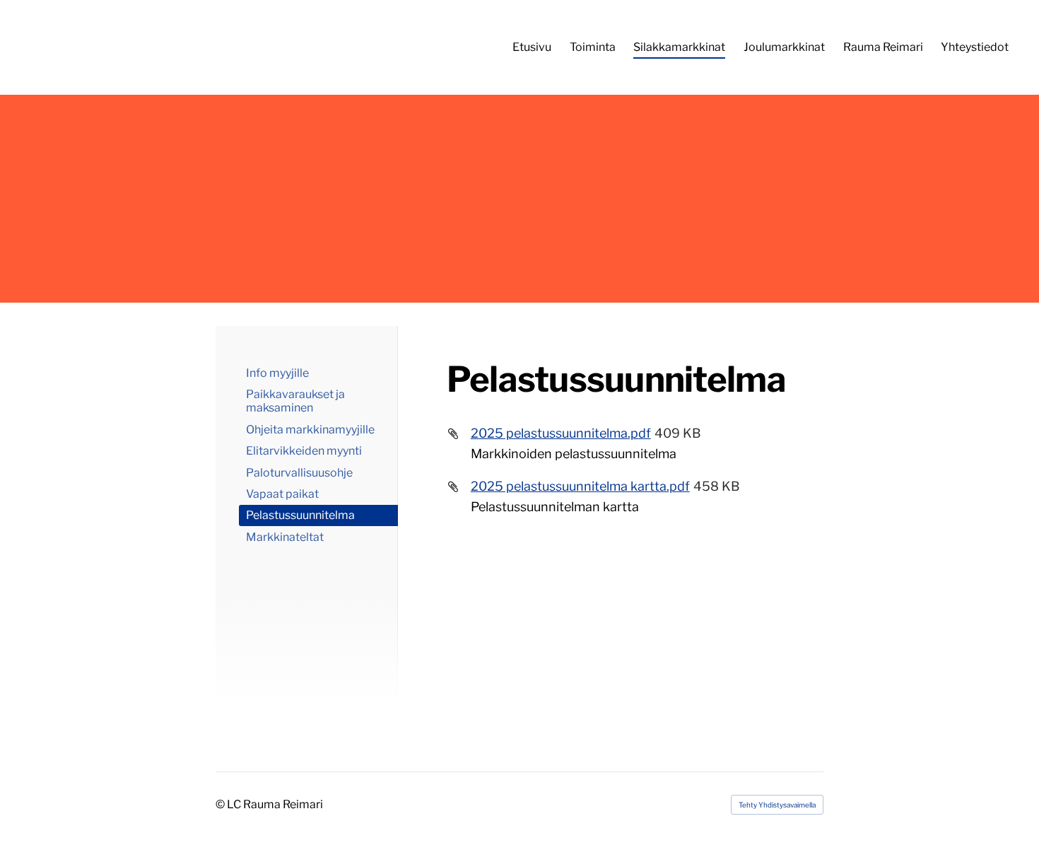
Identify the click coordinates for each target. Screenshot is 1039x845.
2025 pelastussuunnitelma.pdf (561, 433)
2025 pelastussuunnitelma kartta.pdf (580, 486)
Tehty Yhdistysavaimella (777, 804)
